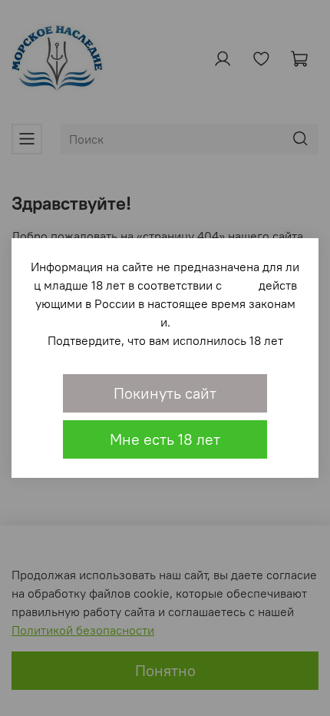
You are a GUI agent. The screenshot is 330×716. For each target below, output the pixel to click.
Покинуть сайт (165, 393)
